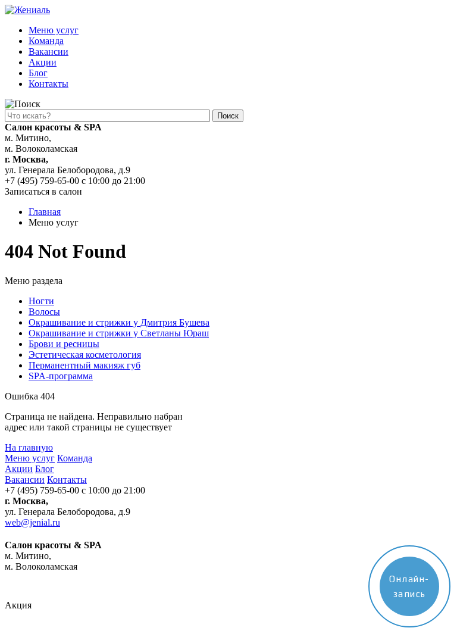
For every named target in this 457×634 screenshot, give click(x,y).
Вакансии (48, 51)
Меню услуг (54, 30)
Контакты (48, 84)
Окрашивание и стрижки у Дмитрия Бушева (119, 322)
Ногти (41, 301)
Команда (46, 41)
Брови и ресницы (64, 344)
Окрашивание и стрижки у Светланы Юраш (119, 333)
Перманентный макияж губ (84, 365)
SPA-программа (61, 376)
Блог (38, 73)
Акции (43, 62)
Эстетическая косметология (85, 354)
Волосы (44, 312)
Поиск (228, 115)
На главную (29, 447)
